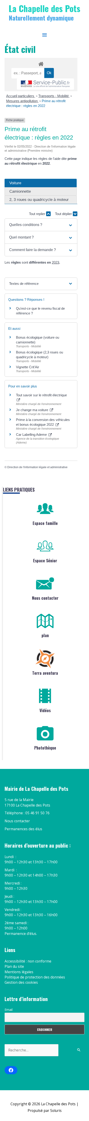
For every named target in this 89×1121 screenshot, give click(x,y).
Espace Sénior (45, 560)
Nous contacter (45, 598)
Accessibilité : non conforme (28, 961)
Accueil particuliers (20, 96)
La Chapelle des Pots (44, 8)
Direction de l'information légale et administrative (37, 467)
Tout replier (37, 214)
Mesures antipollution (22, 101)
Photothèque (45, 748)
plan (45, 635)
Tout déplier (64, 214)
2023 (55, 262)
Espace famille (45, 523)
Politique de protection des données (35, 977)
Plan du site (14, 966)
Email (9, 1009)
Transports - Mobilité (54, 96)
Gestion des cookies (21, 982)
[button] (41, 225)
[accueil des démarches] (41, 63)
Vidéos (45, 710)
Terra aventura (45, 673)
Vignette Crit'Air (27, 367)
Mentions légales (19, 971)
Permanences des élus (23, 828)
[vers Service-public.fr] (45, 84)
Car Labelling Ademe (32, 434)
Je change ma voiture (32, 410)
